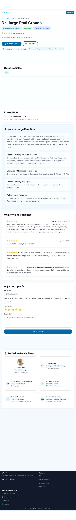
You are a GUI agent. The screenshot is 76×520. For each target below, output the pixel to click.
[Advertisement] (38, 4)
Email (37, 298)
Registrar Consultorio (9, 493)
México (14, 479)
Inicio (3, 18)
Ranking (42, 486)
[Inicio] (6, 13)
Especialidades (44, 479)
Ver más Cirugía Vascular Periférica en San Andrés (46, 49)
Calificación (7, 306)
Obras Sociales (44, 483)
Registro (70, 12)
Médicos (9, 18)
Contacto (6, 500)
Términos (39, 508)
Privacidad (47, 508)
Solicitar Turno (12, 44)
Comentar (31, 44)
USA (6, 479)
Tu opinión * (8, 314)
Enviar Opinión (38, 331)
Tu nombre (7, 290)
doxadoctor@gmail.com (9, 497)
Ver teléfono (8, 37)
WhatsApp (6, 504)
